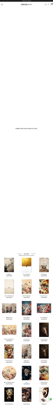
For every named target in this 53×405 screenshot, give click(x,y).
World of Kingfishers (26, 295)
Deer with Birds (44, 360)
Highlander (44, 404)
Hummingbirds (26, 317)
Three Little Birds (26, 274)
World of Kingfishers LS (9, 339)
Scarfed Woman (26, 404)
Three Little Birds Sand (9, 295)
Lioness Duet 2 (26, 339)
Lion (26, 382)
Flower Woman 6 (44, 382)
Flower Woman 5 (9, 360)
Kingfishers (9, 274)
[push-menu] (2, 4)
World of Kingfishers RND (9, 382)
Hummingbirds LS (44, 317)
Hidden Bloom (44, 274)
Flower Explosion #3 (9, 404)
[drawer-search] (45, 4)
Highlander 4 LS (9, 317)
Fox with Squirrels (44, 339)
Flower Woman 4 (44, 295)
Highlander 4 (26, 360)
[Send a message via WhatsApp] (50, 399)
